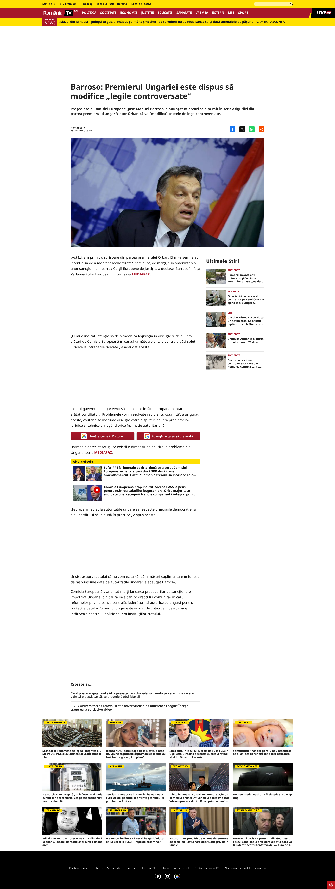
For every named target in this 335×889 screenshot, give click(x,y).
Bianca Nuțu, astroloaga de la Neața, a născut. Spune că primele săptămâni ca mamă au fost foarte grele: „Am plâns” (136, 754)
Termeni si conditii (108, 868)
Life (231, 13)
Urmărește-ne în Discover (106, 436)
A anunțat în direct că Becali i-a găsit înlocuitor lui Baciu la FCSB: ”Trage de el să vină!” (136, 840)
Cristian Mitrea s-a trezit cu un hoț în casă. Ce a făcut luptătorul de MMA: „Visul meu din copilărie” (246, 321)
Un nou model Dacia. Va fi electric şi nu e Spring (262, 796)
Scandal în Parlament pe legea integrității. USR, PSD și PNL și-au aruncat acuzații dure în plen (72, 754)
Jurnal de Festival (141, 4)
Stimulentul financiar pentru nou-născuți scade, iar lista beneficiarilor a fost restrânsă (262, 752)
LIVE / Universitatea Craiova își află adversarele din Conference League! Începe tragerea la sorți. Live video (129, 707)
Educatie (165, 13)
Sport (243, 13)
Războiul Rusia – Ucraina (111, 4)
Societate (108, 13)
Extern (218, 13)
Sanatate (184, 13)
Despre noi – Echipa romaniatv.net (165, 868)
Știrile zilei (49, 4)
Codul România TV (207, 868)
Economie (128, 13)
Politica (89, 13)
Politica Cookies (79, 868)
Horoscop (86, 4)
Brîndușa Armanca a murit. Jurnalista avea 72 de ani (246, 340)
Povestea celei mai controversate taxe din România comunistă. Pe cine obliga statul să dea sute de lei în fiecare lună (244, 363)
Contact (131, 868)
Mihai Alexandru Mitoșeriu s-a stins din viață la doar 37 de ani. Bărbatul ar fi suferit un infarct (72, 842)
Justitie (147, 13)
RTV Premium (68, 4)
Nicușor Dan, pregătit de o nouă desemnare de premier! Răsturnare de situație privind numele (198, 842)
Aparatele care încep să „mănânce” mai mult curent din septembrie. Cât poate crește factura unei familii (72, 798)
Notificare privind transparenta (245, 868)
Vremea (202, 13)
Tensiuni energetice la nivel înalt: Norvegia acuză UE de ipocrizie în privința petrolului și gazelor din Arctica (135, 798)
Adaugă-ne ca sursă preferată (172, 436)
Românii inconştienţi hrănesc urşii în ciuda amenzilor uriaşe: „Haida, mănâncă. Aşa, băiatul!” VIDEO (244, 278)
